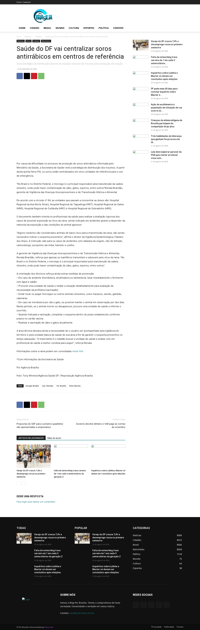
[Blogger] (136, 605)
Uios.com (49, 627)
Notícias (28, 36)
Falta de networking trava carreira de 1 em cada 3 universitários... (164, 60)
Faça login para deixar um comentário (36, 501)
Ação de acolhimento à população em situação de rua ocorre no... (166, 107)
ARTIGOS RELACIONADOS (31, 438)
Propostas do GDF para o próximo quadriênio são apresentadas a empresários (40, 425)
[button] (179, 28)
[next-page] (23, 483)
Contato (118, 27)
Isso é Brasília (47, 386)
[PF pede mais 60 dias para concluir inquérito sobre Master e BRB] (140, 92)
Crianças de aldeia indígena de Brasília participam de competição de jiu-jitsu (166, 123)
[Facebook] (20, 76)
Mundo (60, 27)
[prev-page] (18, 483)
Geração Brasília (32, 386)
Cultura (74, 27)
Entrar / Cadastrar (24, 2)
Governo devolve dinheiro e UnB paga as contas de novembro (100, 425)
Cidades (34, 27)
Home (22, 27)
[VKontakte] (167, 605)
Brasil (47, 27)
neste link (77, 351)
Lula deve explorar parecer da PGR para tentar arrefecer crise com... (166, 155)
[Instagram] (159, 605)
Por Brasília (61, 386)
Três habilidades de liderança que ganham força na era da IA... (166, 139)
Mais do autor (54, 438)
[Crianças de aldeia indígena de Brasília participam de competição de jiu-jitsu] (140, 124)
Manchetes (46, 41)
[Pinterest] (34, 76)
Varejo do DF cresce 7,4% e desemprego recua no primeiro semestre (31, 473)
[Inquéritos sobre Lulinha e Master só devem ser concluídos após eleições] (108, 456)
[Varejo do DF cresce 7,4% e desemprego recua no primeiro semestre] (34, 456)
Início (19, 36)
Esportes (88, 27)
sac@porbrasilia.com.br (82, 613)
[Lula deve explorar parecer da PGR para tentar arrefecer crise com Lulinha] (140, 155)
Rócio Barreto (75, 386)
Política (104, 27)
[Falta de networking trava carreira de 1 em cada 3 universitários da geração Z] (71, 456)
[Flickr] (151, 605)
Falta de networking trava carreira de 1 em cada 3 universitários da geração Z (70, 473)
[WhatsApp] (41, 76)
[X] (27, 76)
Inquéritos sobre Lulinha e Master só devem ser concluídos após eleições (164, 76)
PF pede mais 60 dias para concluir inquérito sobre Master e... (164, 91)
